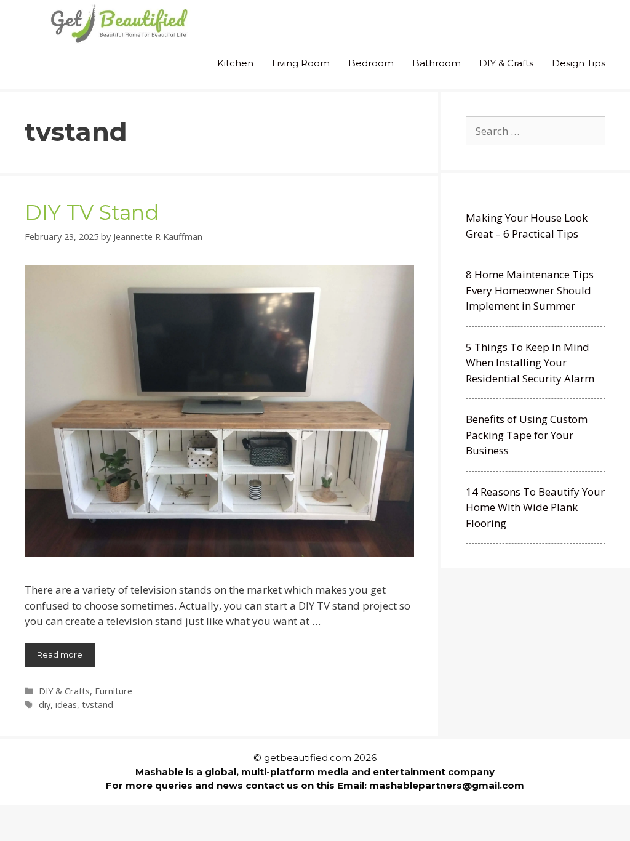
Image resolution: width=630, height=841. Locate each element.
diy (44, 704)
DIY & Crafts (506, 63)
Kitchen (235, 63)
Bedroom (371, 63)
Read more (59, 654)
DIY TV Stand (92, 212)
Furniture (113, 691)
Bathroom (436, 63)
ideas (66, 704)
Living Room (301, 63)
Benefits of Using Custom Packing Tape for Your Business (527, 434)
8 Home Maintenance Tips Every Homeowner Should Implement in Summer (530, 290)
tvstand (97, 704)
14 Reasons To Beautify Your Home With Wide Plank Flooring (535, 507)
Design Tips (578, 63)
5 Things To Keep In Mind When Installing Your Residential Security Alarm (530, 362)
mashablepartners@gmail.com (446, 785)
